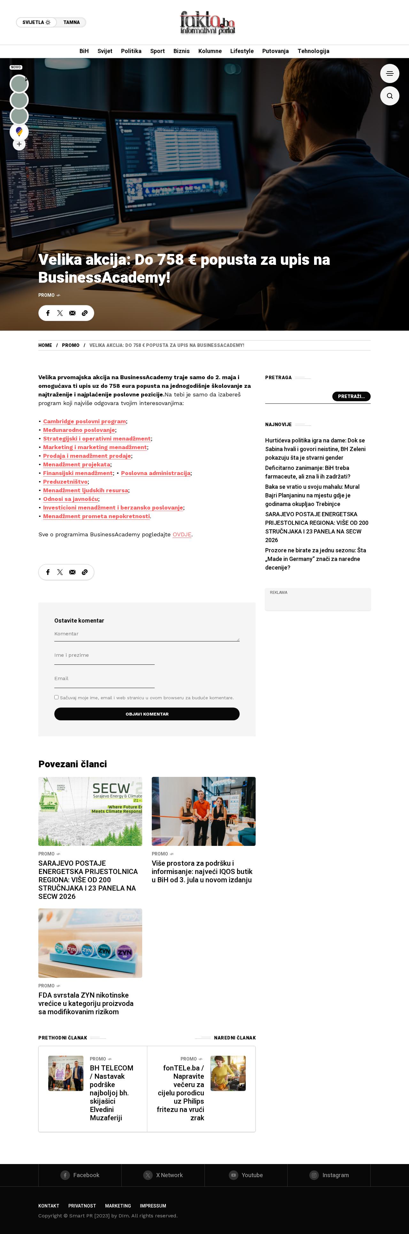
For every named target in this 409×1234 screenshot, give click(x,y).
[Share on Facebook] (48, 313)
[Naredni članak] (228, 1073)
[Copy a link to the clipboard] (85, 313)
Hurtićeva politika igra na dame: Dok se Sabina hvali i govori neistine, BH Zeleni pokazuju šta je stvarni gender (315, 449)
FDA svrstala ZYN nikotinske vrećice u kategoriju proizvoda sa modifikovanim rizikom (86, 1003)
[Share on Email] (72, 313)
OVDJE (182, 534)
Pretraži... (351, 396)
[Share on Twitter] (60, 313)
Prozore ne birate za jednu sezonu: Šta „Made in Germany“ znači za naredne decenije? (315, 559)
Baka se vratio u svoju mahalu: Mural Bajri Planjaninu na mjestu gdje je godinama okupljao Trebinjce (312, 496)
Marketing (118, 1206)
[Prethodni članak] (65, 1073)
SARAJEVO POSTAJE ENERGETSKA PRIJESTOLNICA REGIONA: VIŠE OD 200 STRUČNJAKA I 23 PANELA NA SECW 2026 (88, 880)
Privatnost (82, 1206)
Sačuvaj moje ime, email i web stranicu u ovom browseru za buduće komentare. (147, 697)
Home (45, 345)
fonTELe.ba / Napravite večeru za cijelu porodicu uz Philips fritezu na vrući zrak (180, 1093)
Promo (46, 295)
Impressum (153, 1206)
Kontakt (48, 1206)
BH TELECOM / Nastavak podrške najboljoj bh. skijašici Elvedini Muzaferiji (112, 1093)
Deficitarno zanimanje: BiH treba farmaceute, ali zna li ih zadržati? (308, 472)
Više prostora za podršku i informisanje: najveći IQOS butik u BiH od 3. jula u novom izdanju (202, 871)
